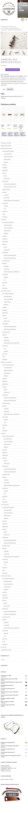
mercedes (16, 83)
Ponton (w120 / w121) (20, 79)
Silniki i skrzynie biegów (8, 507)
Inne (5, 208)
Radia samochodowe (6, 145)
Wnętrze (7, 28)
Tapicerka (6, 195)
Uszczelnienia (7, 159)
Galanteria (6, 197)
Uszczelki (4, 165)
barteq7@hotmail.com (6, 767)
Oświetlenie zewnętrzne (10, 186)
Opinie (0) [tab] (10, 89)
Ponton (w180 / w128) (6, 575)
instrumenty (10, 83)
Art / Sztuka (3, 647)
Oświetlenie (5, 181)
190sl (18, 81)
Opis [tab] (4, 89)
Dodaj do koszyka (13, 69)
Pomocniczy (7, 178)
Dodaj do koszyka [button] (4, 134)
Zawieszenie (5, 170)
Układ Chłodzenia (8, 156)
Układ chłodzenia (8, 228)
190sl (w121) (3, 219)
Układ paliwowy (8, 510)
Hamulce (4, 173)
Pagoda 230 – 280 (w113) (6, 362)
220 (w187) (3, 433)
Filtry (3, 214)
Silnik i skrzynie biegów (8, 151)
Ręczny (5, 175)
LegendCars (4, 19)
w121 (20, 83)
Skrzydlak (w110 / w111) (6, 148)
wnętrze (24, 83)
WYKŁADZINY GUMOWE (6, 143)
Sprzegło (6, 447)
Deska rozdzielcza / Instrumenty (13, 77)
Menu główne (26, 19)
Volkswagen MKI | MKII (6, 649)
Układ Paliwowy (8, 154)
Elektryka (4, 211)
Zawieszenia (5, 384)
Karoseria (4, 167)
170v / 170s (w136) (5, 504)
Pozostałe (4, 217)
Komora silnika (6, 260)
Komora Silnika (6, 189)
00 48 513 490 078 (5, 765)
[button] (24, 34)
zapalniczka (4, 85)
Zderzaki (6, 206)
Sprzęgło (6, 162)
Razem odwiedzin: (5, 779)
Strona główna (4, 26)
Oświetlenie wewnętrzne (10, 184)
